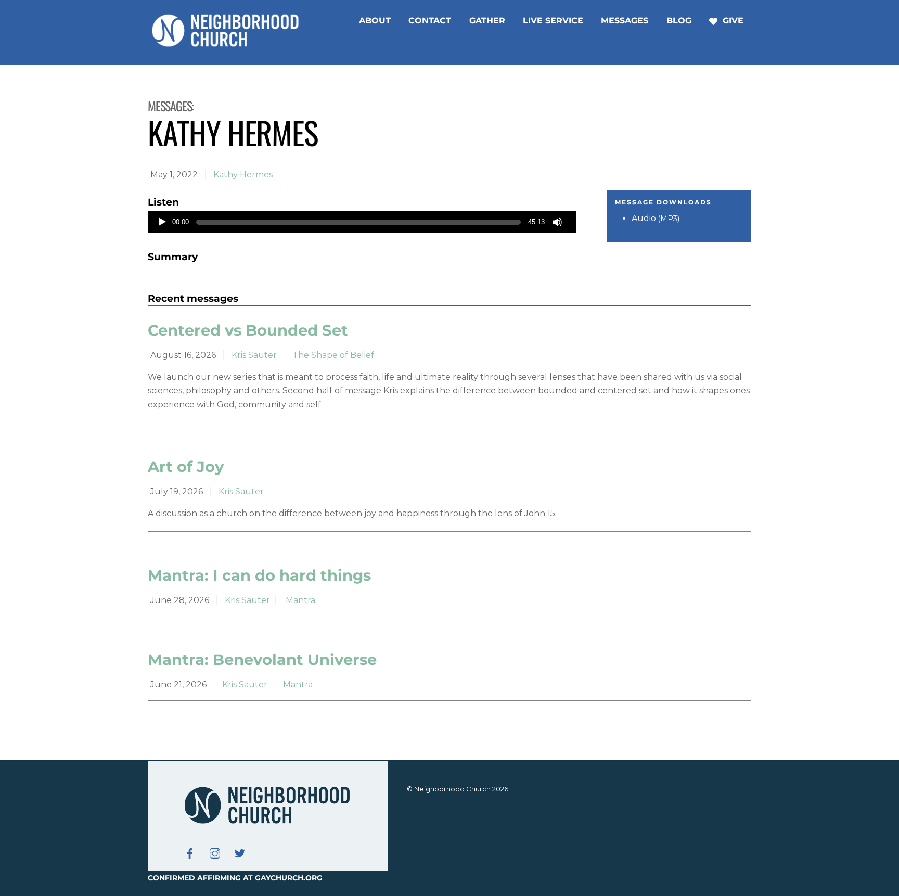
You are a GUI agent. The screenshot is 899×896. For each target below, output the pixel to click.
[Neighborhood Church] (226, 45)
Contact (429, 20)
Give (731, 20)
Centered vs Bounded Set (248, 330)
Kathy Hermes (243, 175)
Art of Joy (186, 466)
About (375, 20)
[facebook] (189, 852)
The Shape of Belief (333, 355)
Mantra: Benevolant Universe (262, 659)
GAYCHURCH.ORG (289, 877)
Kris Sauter (254, 355)
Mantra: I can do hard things (259, 575)
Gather (487, 20)
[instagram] (214, 852)
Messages (624, 20)
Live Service (553, 20)
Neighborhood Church (452, 789)
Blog (678, 20)
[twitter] (239, 852)
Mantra (300, 600)
